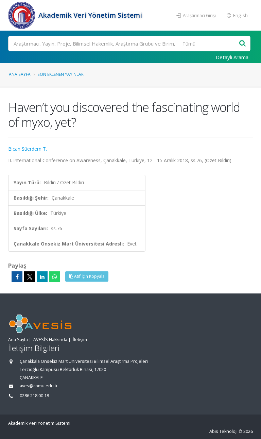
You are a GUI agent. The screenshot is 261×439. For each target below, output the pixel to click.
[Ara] (242, 43)
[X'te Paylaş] (29, 276)
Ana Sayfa (20, 74)
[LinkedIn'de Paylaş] (42, 276)
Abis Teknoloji (223, 431)
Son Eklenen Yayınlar (60, 74)
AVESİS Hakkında (50, 339)
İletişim (80, 339)
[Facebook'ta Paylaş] (17, 276)
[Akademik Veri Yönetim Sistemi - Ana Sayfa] (22, 15)
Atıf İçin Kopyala (89, 276)
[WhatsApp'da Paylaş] (54, 276)
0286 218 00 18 (34, 396)
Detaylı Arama (232, 57)
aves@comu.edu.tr (39, 386)
